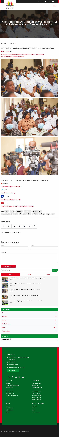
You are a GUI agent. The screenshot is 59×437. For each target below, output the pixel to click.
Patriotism (19, 211)
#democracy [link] (21, 54)
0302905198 (12, 362)
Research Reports (37, 395)
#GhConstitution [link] (5, 51)
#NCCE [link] (42, 54)
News (16, 44)
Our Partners (9, 387)
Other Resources (36, 399)
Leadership (36, 380)
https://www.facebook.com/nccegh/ (11, 200)
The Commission (36, 383)
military (42, 214)
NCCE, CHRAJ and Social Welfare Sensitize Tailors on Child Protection (25, 283)
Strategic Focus (10, 393)
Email (32, 245)
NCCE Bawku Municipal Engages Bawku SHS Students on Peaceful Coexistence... (27, 301)
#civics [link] (38, 54)
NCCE (6, 211)
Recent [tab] (10, 274)
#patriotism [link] (13, 56)
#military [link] (32, 54)
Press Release (36, 412)
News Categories (38, 403)
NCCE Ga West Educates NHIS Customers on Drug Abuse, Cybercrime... (25, 289)
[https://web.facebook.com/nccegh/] (11, 377)
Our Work (9, 391)
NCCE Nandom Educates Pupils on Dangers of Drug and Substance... (25, 295)
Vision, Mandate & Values (13, 385)
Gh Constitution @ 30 (25, 214)
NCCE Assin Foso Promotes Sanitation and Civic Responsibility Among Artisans (27, 278)
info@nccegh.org (13, 364)
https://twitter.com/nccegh (8, 193)
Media (8, 403)
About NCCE (9, 383)
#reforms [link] (27, 54)
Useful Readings (36, 397)
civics (12, 211)
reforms (35, 214)
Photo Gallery (9, 408)
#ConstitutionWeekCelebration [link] (9, 54)
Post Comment (8, 266)
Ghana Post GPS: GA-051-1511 (17, 367)
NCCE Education (37, 211)
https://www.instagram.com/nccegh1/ (11, 186)
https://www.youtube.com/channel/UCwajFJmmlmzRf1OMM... (17, 206)
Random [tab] (48, 274)
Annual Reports (36, 393)
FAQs (7, 412)
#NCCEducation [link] (5, 56)
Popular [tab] (29, 274)
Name (2, 245)
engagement (50, 214)
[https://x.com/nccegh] (15, 377)
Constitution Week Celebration (9, 214)
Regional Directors (37, 387)
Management (35, 385)
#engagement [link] (20, 56)
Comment (3, 252)
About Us (9, 380)
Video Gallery (9, 410)
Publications (36, 391)
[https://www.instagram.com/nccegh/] (18, 377)
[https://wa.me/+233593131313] (8, 377)
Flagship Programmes (12, 395)
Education (34, 406)
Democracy (27, 211)
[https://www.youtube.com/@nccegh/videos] (22, 377)
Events (8, 406)
